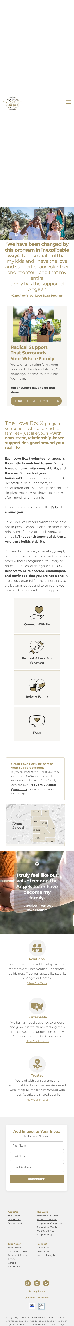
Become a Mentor (47, 1219)
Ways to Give (15, 1247)
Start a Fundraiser (18, 1251)
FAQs (37, 732)
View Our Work (37, 983)
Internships (14, 1266)
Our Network (15, 1223)
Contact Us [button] (44, 1247)
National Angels (46, 1255)
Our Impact (14, 1219)
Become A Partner (18, 1255)
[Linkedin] (37, 1283)
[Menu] (68, 102)
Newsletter (44, 1251)
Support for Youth (47, 1227)
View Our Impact (37, 1099)
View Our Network (37, 1041)
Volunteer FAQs (45, 1230)
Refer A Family (37, 696)
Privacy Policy (37, 1291)
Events (12, 1259)
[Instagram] (28, 1283)
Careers (12, 1262)
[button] (37, 613)
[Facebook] (46, 1283)
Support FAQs (45, 1234)
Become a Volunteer (48, 1215)
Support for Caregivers (49, 1223)
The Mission (14, 1215)
